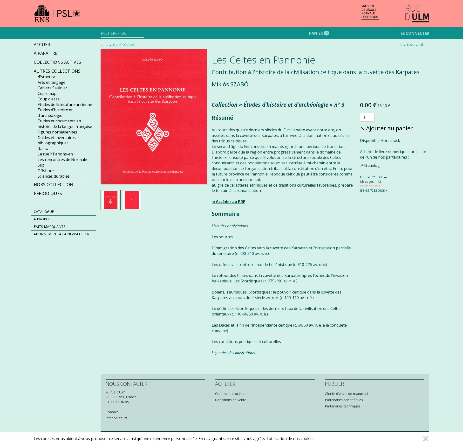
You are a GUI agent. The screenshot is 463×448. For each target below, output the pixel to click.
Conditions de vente (230, 400)
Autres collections (57, 71)
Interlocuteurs (116, 418)
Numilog (372, 165)
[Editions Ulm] (395, 13)
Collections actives (57, 62)
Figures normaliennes (57, 132)
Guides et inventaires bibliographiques (57, 140)
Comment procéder (230, 393)
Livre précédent (120, 44)
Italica (43, 148)
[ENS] (65, 13)
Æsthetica (46, 77)
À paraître (45, 53)
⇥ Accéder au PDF (228, 201)
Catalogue (44, 211)
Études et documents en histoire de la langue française (65, 124)
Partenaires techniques (343, 406)
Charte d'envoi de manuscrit (346, 393)
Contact (112, 412)
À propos (42, 219)
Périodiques (48, 193)
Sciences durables (54, 176)
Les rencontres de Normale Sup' (62, 162)
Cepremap (47, 93)
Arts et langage (51, 82)
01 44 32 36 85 (117, 401)
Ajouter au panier (389, 128)
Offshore (46, 170)
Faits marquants (49, 226)
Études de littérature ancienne (65, 104)
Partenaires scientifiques (344, 400)
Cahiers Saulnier (52, 88)
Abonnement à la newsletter (61, 234)
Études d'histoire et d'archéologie (55, 112)
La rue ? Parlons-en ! (56, 154)
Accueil (42, 44)
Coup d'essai (49, 99)
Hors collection (53, 185)
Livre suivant (411, 44)
